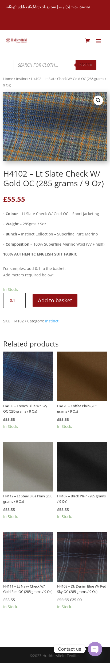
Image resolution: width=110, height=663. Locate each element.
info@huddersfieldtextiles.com (31, 7)
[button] (98, 100)
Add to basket (55, 300)
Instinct (22, 78)
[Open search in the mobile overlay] (55, 65)
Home (8, 78)
